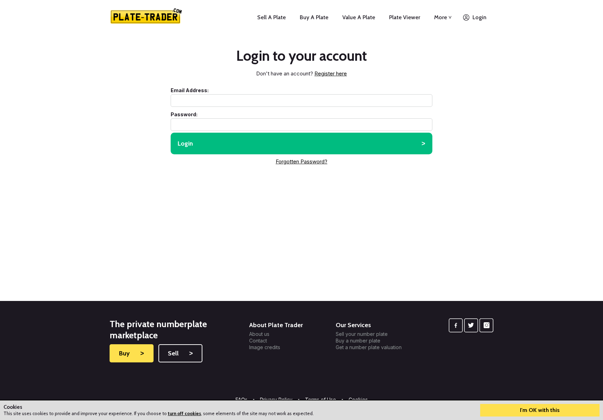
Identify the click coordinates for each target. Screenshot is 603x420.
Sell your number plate (362, 334)
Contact (258, 340)
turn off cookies (184, 413)
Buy (131, 353)
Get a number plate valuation (369, 347)
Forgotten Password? (301, 161)
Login (479, 17)
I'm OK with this (540, 410)
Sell (180, 353)
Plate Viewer (404, 17)
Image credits (264, 347)
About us (259, 334)
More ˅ (443, 17)
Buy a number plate (358, 340)
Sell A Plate (271, 17)
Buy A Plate (314, 17)
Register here (330, 73)
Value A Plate (358, 17)
